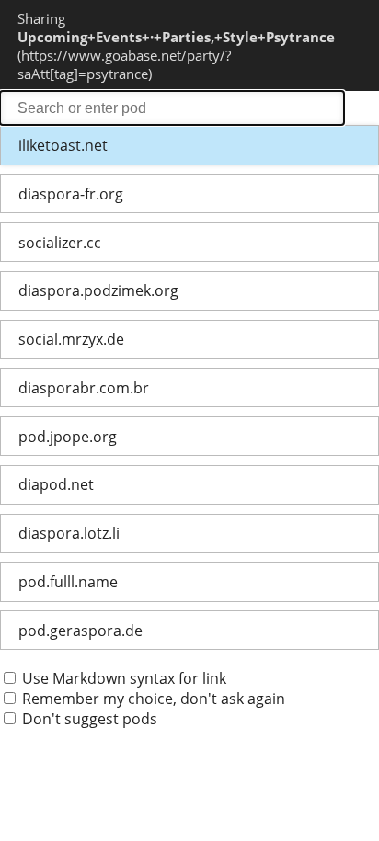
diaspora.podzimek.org (98, 290)
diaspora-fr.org (70, 194)
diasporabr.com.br (83, 388)
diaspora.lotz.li (69, 533)
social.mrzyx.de (71, 339)
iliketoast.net (63, 145)
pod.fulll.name (68, 582)
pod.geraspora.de (80, 630)
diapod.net (56, 484)
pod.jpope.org (67, 436)
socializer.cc (59, 243)
